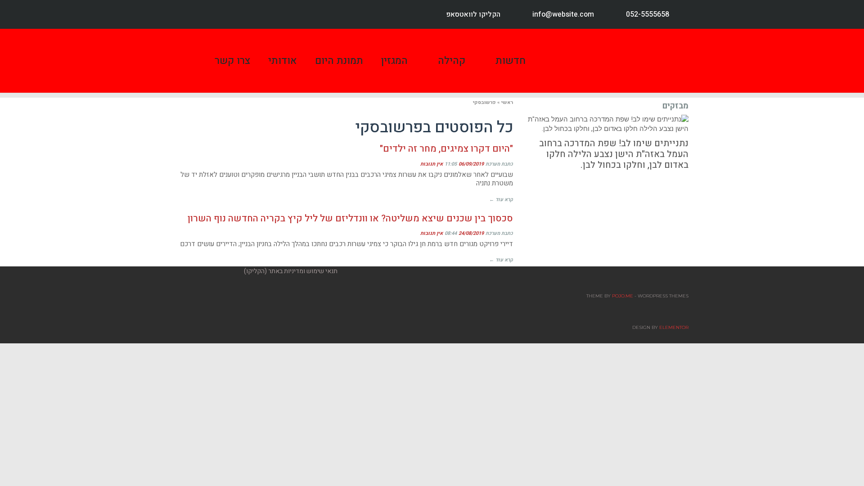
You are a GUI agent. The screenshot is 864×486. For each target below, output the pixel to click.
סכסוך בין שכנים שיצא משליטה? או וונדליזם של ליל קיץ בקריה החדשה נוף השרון (350, 218)
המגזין (394, 61)
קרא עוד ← (501, 199)
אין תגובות (431, 164)
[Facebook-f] (190, 14)
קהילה (451, 61)
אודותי (282, 61)
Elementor (673, 327)
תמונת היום (339, 61)
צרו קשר (232, 61)
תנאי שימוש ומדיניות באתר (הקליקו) (291, 271)
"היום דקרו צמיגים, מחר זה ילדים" (446, 149)
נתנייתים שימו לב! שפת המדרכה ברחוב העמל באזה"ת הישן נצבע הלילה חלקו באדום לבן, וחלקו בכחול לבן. (613, 154)
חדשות (510, 61)
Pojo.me (622, 296)
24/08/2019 (471, 233)
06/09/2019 (471, 164)
